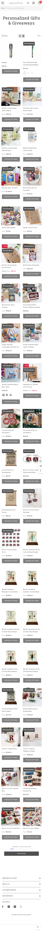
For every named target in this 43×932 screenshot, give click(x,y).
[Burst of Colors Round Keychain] (32, 498)
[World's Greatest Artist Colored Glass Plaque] (32, 657)
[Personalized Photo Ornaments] (32, 418)
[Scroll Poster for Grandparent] (10, 458)
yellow (31, 72)
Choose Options (10, 71)
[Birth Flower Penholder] (32, 253)
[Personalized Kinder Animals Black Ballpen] (32, 50)
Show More (21, 854)
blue (24, 72)
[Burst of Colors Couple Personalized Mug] (32, 458)
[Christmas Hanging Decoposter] (32, 776)
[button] (20, 36)
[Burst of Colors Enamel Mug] (10, 776)
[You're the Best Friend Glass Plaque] (10, 697)
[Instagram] (9, 906)
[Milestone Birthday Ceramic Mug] (32, 136)
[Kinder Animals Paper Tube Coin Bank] (32, 332)
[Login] (33, 3)
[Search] (28, 3)
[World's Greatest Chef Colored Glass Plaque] (10, 657)
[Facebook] (3, 906)
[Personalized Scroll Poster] (10, 498)
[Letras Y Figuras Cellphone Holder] (32, 736)
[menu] (2, 3)
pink (28, 72)
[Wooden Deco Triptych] (10, 176)
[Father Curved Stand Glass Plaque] (10, 96)
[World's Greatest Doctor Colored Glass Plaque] (32, 617)
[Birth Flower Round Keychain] (32, 176)
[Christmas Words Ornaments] (10, 418)
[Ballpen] (10, 50)
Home (2, 8)
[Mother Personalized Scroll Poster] (10, 253)
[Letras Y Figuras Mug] (10, 736)
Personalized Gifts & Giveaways (16, 8)
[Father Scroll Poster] (32, 215)
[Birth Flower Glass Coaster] (10, 293)
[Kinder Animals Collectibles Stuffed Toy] (10, 332)
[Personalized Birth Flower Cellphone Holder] (32, 293)
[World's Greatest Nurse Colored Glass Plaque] (32, 537)
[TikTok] (15, 906)
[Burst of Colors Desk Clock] (10, 537)
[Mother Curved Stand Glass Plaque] (10, 136)
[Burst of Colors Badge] (32, 816)
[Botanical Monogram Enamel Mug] (32, 697)
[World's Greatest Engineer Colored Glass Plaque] (32, 577)
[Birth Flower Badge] (10, 215)
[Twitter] (21, 906)
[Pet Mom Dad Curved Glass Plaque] (32, 96)
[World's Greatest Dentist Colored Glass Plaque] (10, 617)
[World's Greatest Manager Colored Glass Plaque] (10, 577)
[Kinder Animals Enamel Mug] (10, 372)
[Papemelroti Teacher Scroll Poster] (32, 372)
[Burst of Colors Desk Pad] (10, 816)
